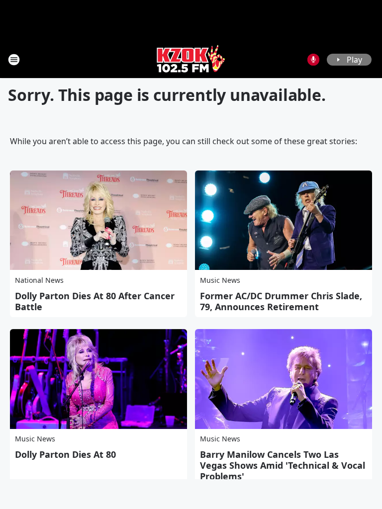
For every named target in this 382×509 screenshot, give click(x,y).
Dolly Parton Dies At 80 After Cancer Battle (95, 301)
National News (39, 280)
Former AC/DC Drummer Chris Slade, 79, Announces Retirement (281, 301)
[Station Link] (191, 59)
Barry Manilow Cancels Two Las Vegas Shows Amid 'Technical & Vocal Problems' (282, 465)
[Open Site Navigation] (14, 60)
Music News (220, 280)
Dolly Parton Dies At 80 (65, 454)
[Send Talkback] (313, 60)
